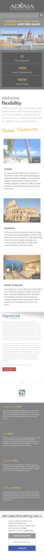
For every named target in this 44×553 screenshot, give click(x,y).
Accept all (22, 548)
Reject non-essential (22, 536)
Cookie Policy (29, 530)
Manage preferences (22, 542)
